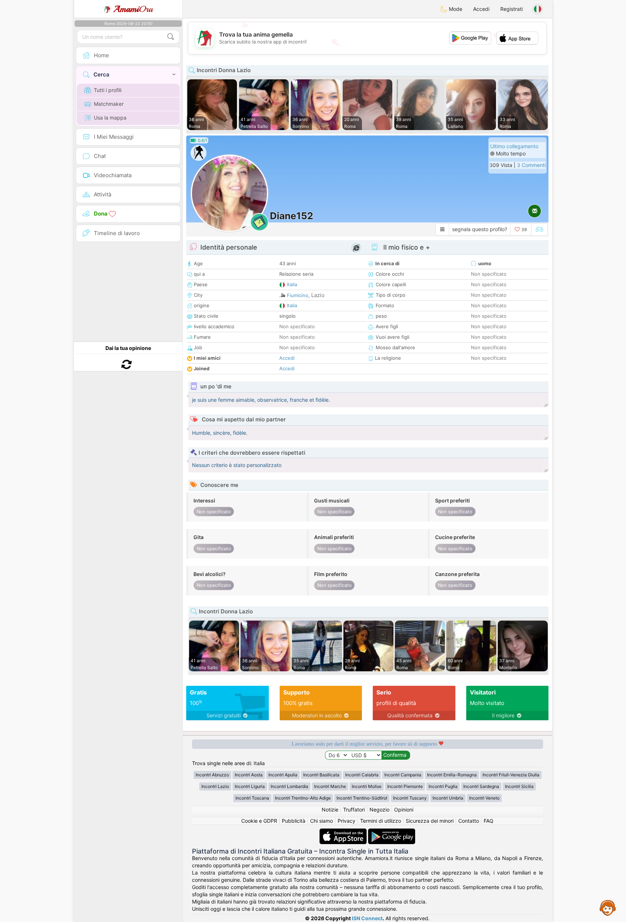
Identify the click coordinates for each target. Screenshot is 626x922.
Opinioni (403, 809)
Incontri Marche (330, 786)
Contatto (468, 821)
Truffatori (354, 809)
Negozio (379, 809)
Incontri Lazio (215, 786)
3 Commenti (531, 165)
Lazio (318, 295)
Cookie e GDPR (259, 821)
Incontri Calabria (362, 774)
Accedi (481, 9)
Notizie (330, 809)
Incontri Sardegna (481, 786)
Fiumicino (297, 295)
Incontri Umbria (448, 798)
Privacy (346, 821)
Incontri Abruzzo (212, 774)
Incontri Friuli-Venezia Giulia (511, 774)
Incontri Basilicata (321, 774)
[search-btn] (170, 36)
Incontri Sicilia (519, 786)
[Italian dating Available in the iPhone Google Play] (391, 832)
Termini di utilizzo (380, 821)
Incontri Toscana (252, 798)
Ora (133, 9)
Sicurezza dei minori (430, 821)
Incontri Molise (366, 786)
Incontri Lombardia (289, 786)
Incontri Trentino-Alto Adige (303, 798)
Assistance (607, 907)
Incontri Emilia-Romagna (452, 774)
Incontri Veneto (484, 798)
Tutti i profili (107, 90)
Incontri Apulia (282, 774)
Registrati (511, 9)
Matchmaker (109, 104)
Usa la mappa (110, 117)
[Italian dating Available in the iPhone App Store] (344, 832)
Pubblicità (293, 821)
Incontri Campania (402, 774)
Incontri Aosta (249, 774)
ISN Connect (367, 918)
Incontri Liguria (250, 786)
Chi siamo (321, 821)
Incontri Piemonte (405, 786)
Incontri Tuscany (410, 798)
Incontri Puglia (443, 786)
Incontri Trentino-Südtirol (362, 798)
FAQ (488, 821)
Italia (292, 284)
